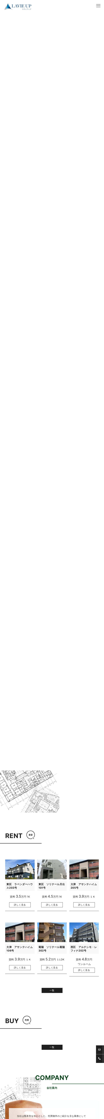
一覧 (52, 990)
